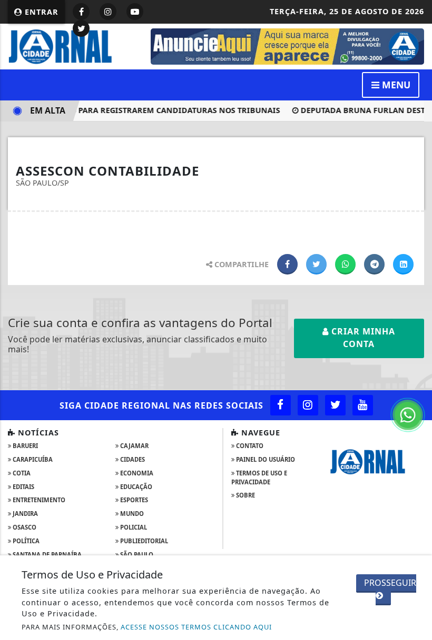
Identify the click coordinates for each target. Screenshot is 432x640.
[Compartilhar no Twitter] (316, 264)
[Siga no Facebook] (81, 11)
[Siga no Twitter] (81, 28)
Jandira (24, 513)
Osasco (23, 527)
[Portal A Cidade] (287, 46)
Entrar (40, 12)
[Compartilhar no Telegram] (374, 264)
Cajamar (134, 446)
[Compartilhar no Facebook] (287, 264)
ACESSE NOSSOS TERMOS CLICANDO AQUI (196, 627)
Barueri (24, 446)
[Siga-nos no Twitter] (335, 405)
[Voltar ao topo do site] (416, 352)
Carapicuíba (32, 459)
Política (25, 541)
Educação (135, 487)
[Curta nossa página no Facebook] (280, 405)
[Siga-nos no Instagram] (308, 405)
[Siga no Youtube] (134, 11)
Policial (133, 527)
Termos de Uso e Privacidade (259, 477)
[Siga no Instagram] (108, 11)
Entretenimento (38, 500)
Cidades (132, 459)
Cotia (21, 473)
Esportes (133, 500)
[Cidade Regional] (73, 46)
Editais (22, 487)
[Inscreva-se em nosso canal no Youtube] (362, 405)
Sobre (244, 495)
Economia (136, 473)
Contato (248, 446)
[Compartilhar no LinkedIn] (403, 264)
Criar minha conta (362, 338)
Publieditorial (143, 541)
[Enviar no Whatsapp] (345, 264)
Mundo (131, 513)
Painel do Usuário (264, 459)
